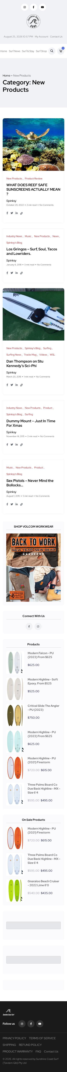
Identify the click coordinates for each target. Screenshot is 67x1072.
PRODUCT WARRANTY (18, 1051)
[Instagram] (22, 1023)
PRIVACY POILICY (14, 1038)
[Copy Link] (21, 213)
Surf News (14, 51)
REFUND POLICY (30, 1045)
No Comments (46, 205)
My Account (41, 36)
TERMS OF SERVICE (42, 1038)
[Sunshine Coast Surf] (33, 21)
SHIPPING (9, 1045)
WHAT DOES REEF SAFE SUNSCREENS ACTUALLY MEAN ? (33, 189)
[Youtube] (39, 1023)
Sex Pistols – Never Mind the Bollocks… (30, 482)
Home (3, 51)
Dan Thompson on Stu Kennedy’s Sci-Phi (24, 363)
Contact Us (56, 36)
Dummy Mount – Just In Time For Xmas (30, 423)
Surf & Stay (28, 51)
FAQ (38, 1051)
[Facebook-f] (30, 1023)
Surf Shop (41, 51)
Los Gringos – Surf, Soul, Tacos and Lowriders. (31, 251)
